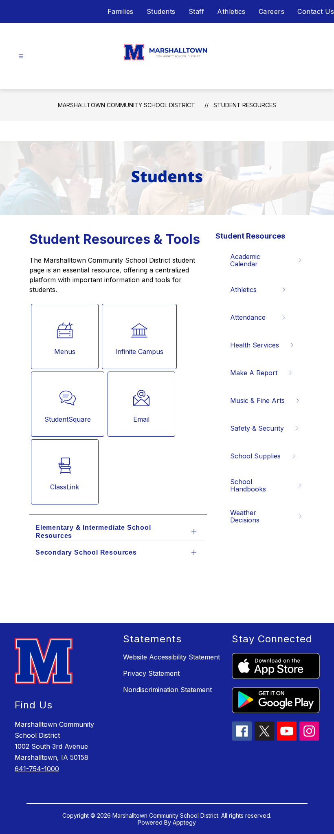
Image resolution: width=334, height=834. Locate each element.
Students (161, 11)
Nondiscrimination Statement (167, 690)
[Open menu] (21, 56)
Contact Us (315, 11)
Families (121, 11)
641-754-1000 (37, 769)
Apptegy (184, 822)
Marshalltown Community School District (126, 105)
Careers (272, 11)
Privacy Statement (151, 673)
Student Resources (244, 105)
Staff (196, 11)
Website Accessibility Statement (171, 657)
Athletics (231, 11)
